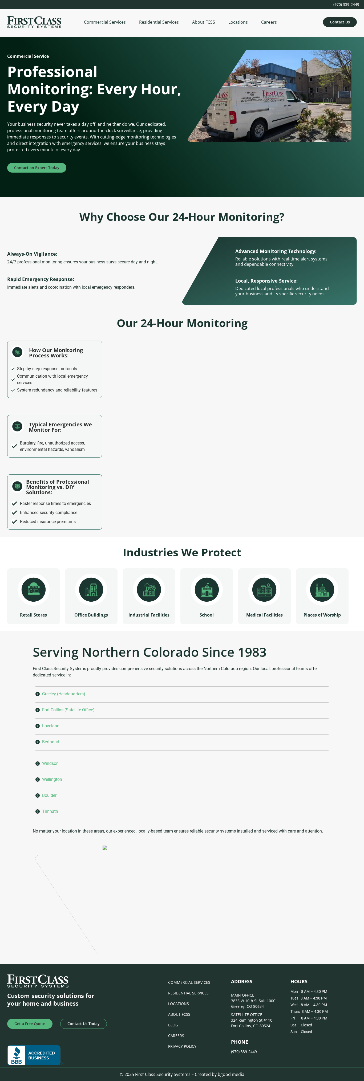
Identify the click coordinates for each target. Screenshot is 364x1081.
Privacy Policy (182, 1046)
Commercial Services (105, 22)
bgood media (231, 1074)
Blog (173, 1024)
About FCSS (203, 22)
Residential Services (159, 22)
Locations (238, 22)
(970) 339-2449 (346, 4)
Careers (269, 22)
